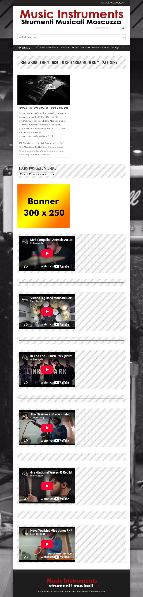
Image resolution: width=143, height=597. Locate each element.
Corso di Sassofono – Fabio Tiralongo (85, 47)
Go (123, 28)
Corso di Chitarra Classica (52, 147)
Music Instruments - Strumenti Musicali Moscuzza (81, 591)
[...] (51, 136)
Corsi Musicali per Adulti (55, 143)
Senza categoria (25, 155)
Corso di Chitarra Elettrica (29, 151)
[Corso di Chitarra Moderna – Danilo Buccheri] (43, 90)
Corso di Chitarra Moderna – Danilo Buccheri (43, 108)
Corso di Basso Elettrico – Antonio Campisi (41, 47)
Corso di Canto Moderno (119, 47)
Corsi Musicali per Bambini (30, 147)
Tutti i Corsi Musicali (41, 155)
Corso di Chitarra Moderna (52, 151)
